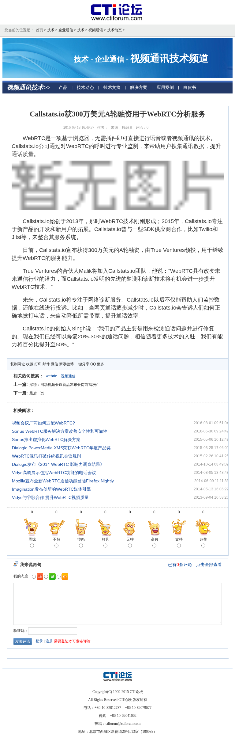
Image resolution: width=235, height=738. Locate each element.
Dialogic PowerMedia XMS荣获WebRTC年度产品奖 (61, 447)
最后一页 (36, 393)
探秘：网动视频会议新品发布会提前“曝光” (63, 384)
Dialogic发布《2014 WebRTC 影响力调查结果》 (58, 464)
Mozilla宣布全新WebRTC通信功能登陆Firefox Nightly (63, 480)
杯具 (105, 539)
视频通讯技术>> (28, 87)
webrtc (51, 376)
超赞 (203, 539)
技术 (50, 30)
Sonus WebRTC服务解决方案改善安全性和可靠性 (59, 431)
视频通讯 (95, 30)
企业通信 (65, 30)
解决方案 (138, 87)
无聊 (130, 539)
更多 (100, 364)
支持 (179, 539)
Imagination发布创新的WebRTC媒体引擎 (51, 489)
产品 (63, 87)
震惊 (32, 539)
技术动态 (114, 30)
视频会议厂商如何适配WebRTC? (43, 422)
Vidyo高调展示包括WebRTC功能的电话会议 (54, 472)
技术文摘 (112, 87)
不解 (56, 539)
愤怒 (81, 539)
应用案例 (165, 87)
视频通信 (68, 376)
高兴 (154, 539)
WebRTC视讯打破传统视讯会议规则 (46, 456)
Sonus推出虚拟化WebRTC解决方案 (46, 439)
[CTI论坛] (118, 20)
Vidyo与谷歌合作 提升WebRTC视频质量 (50, 497)
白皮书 (189, 87)
